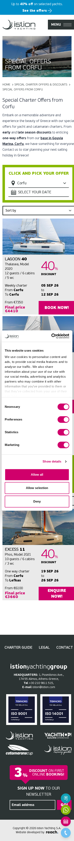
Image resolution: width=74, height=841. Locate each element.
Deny (37, 501)
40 (16, 259)
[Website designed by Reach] (52, 832)
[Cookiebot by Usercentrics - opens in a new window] (52, 336)
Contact (64, 647)
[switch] (63, 419)
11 (15, 549)
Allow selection (37, 488)
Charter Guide (18, 647)
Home (6, 85)
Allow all (37, 474)
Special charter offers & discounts (40, 85)
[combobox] (38, 192)
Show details (52, 461)
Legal (44, 647)
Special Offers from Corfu (22, 89)
